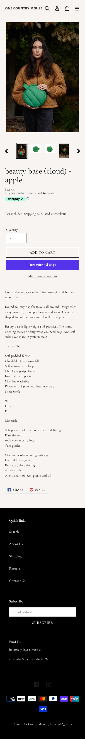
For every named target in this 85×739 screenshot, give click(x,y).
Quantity (12, 230)
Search (14, 531)
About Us (16, 544)
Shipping (30, 214)
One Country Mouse (34, 724)
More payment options (42, 276)
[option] (22, 151)
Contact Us (17, 580)
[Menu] (77, 8)
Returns (14, 568)
